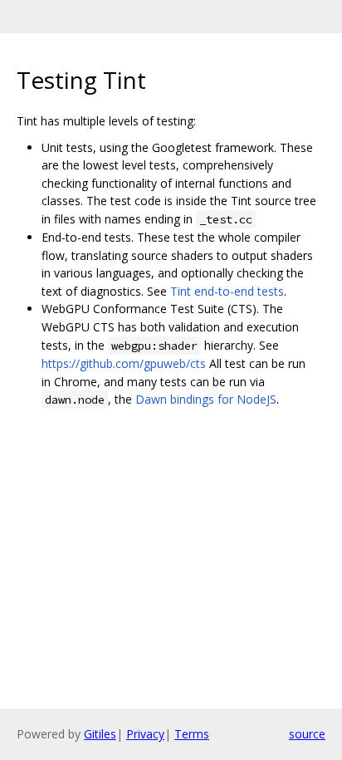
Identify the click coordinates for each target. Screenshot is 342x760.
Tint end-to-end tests (227, 291)
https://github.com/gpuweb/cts (124, 363)
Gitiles (100, 734)
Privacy (145, 734)
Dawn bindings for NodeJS (205, 399)
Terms (191, 734)
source (307, 734)
